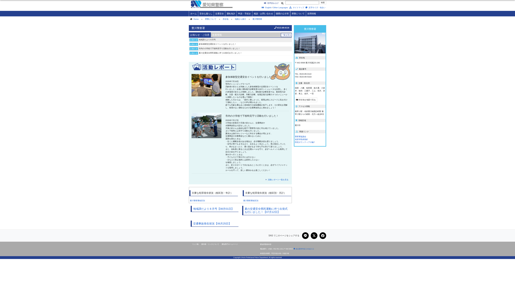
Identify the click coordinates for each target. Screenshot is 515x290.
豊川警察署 (257, 19)
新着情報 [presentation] (217, 35)
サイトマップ (298, 7)
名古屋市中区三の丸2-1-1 (305, 249)
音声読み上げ (273, 3)
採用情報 (311, 13)
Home (196, 19)
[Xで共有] (314, 235)
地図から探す (240, 19)
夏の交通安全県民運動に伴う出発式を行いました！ (220, 53)
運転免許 (231, 13)
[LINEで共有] (305, 235)
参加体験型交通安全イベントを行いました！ (217, 44)
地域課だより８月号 (207, 40)
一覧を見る (286, 35)
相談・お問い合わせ (263, 13)
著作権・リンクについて (210, 244)
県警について (298, 13)
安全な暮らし (206, 13)
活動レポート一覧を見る (278, 180)
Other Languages (280, 7)
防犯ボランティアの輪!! (305, 142)
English (268, 7)
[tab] (200, 34)
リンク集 (195, 244)
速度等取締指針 (301, 139)
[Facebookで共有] (322, 235)
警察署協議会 (300, 136)
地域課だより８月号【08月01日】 (213, 208)
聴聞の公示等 (282, 13)
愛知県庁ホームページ (230, 244)
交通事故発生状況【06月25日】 (212, 223)
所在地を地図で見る (307, 100)
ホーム (193, 13)
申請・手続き (244, 13)
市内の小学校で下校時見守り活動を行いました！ (219, 48)
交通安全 (219, 13)
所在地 (225, 19)
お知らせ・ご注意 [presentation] (199, 35)
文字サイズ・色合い (316, 7)
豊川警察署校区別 (197, 201)
